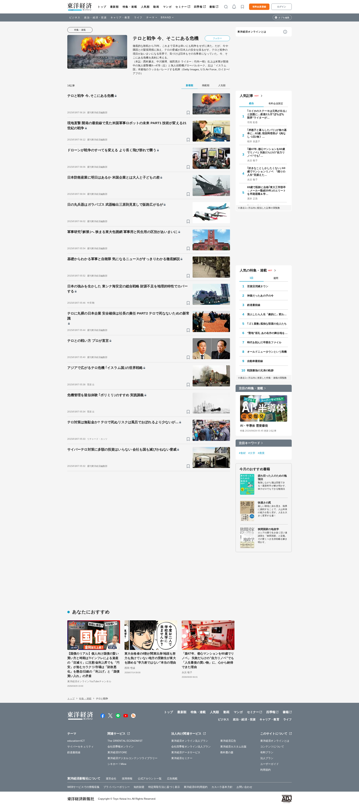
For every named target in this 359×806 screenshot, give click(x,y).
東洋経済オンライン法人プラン (189, 740)
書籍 (212, 6)
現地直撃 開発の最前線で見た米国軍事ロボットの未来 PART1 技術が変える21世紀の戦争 (126, 125)
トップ (102, 6)
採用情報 (127, 778)
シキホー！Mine (117, 763)
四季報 (198, 6)
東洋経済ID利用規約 (196, 786)
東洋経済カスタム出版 (233, 746)
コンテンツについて (272, 746)
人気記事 (246, 96)
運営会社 (111, 778)
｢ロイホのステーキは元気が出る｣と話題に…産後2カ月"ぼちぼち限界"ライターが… (267, 114)
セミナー (181, 6)
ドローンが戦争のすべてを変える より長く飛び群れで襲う (111, 150)
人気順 (145, 6)
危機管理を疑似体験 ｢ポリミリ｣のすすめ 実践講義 (105, 395)
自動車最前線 (255, 361)
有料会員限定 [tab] (276, 103)
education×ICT (76, 740)
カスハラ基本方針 (222, 786)
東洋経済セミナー (181, 758)
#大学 (251, 453)
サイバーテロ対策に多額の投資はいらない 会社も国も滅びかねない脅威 (122, 449)
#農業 (261, 453)
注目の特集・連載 (251, 388)
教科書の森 (227, 752)
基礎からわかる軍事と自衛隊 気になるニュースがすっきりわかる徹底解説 (123, 259)
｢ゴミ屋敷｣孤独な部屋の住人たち (267, 323)
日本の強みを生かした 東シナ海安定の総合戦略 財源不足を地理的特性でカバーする (127, 288)
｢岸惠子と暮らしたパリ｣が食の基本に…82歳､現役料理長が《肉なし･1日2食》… (267, 133)
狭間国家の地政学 (268, 529)
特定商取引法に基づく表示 (164, 786)
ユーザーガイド (269, 763)
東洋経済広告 (228, 740)
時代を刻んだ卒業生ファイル (264, 342)
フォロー (217, 38)
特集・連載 (130, 6)
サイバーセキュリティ (80, 746)
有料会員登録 (259, 6)
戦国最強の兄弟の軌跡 (260, 370)
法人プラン (267, 758)
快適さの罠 (264, 502)
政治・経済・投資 (95, 17)
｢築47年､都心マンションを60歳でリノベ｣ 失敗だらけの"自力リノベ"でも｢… (266, 152)
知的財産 (139, 786)
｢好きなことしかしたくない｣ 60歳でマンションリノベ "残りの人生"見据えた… (266, 171)
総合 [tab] (251, 103)
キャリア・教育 (120, 17)
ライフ (138, 17)
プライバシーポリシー (116, 786)
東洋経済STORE (117, 752)
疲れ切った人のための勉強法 (272, 477)
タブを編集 (283, 17)
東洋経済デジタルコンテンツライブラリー (133, 758)
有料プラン (267, 752)
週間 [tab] (275, 278)
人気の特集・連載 (253, 270)
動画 (156, 6)
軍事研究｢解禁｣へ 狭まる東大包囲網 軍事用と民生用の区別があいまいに (122, 232)
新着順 (189, 85)
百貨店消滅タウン (257, 286)
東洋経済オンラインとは (251, 31)
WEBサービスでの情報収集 (83, 786)
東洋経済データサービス (185, 752)
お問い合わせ (244, 786)
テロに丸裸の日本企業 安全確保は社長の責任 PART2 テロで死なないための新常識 (128, 315)
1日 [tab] (251, 278)
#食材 (242, 453)
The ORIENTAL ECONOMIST (125, 740)
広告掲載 (172, 778)
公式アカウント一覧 (150, 778)
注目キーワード (249, 443)
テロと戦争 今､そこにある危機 (90, 96)
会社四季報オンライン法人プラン (191, 746)
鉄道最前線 (253, 304)
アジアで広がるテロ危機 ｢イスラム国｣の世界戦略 (105, 368)
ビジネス (74, 17)
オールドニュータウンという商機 (267, 351)
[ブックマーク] (188, 112)
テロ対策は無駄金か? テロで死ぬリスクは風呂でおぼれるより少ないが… (123, 422)
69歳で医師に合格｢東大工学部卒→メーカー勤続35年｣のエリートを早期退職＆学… (266, 190)
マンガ (167, 6)
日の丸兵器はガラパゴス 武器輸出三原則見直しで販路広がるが (115, 204)
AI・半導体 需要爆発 (254, 425)
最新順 (114, 6)
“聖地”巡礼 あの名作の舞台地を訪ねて (267, 332)
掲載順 (205, 85)
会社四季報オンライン (121, 746)
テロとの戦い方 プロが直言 (88, 341)
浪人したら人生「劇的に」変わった (267, 314)
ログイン (281, 6)
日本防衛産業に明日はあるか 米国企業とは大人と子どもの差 (113, 177)
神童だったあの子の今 (260, 295)
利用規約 (265, 769)
